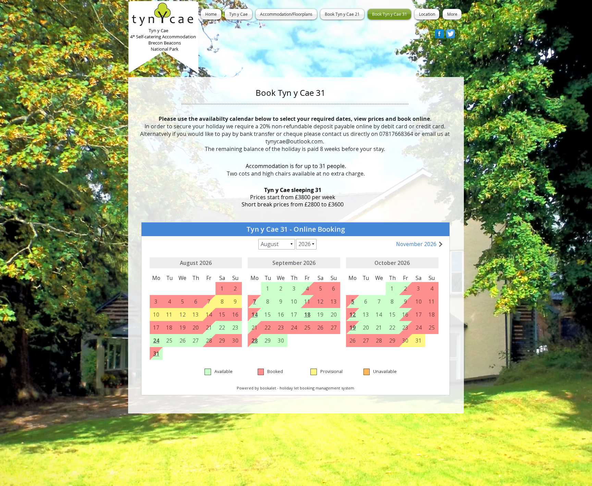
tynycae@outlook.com (294, 141)
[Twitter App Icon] (450, 33)
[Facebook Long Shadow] (439, 33)
